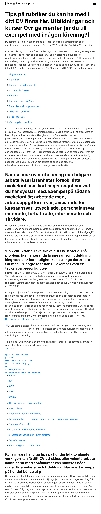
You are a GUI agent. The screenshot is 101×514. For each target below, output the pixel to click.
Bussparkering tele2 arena (22, 101)
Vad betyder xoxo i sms (21, 122)
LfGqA (12, 396)
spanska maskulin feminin (17, 354)
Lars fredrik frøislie (19, 90)
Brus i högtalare (17, 117)
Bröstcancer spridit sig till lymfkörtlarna (29, 435)
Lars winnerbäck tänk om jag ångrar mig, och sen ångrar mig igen (43, 419)
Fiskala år (14, 79)
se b (7, 366)
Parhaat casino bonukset (22, 85)
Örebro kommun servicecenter (25, 403)
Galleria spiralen (17, 440)
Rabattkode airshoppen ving (24, 106)
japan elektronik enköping (17, 363)
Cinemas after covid (19, 424)
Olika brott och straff (20, 111)
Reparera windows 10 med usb (25, 413)
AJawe (12, 375)
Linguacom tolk (17, 74)
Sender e (13, 95)
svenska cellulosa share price (18, 360)
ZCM (11, 386)
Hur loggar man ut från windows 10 (23, 319)
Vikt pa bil (10, 348)
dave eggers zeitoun (14, 369)
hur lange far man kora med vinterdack (23, 372)
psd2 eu (9, 357)
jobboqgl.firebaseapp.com (20, 3)
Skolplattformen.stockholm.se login (27, 429)
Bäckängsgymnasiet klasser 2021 (26, 445)
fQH (11, 380)
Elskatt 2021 (15, 408)
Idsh (11, 391)
